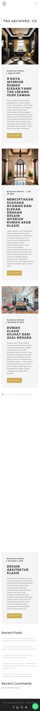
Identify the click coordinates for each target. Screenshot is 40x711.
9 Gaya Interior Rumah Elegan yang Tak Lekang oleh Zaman (19, 86)
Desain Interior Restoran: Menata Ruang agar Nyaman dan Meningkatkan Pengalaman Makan (19, 639)
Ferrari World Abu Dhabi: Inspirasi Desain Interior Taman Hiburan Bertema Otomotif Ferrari (19, 648)
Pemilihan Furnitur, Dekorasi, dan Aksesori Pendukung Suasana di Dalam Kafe (17, 656)
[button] (35, 706)
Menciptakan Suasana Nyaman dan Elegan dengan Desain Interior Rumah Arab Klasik (20, 212)
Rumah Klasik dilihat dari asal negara (19, 332)
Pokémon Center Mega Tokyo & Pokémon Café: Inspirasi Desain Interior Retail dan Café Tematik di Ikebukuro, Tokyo (19, 666)
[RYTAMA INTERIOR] (5, 2)
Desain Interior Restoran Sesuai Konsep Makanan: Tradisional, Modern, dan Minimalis (17, 675)
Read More (14, 135)
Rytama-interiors (16, 71)
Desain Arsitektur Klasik (18, 569)
